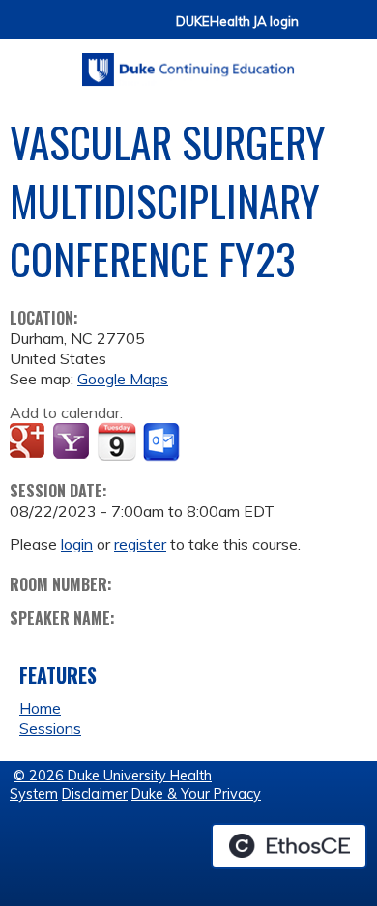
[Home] (188, 63)
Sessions (50, 728)
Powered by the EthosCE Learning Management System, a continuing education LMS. (289, 846)
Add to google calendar (29, 442)
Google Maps (122, 378)
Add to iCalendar (116, 441)
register (140, 543)
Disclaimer (95, 794)
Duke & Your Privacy (196, 794)
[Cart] (321, 30)
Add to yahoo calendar (73, 442)
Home (40, 708)
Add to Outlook (163, 442)
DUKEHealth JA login (237, 21)
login (77, 543)
